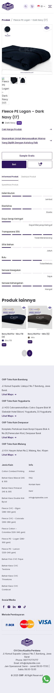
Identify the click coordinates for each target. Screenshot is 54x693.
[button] (29, 353)
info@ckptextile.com (38, 497)
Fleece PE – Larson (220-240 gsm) (11, 551)
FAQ (31, 478)
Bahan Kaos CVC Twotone (10, 567)
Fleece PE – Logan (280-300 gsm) (13, 540)
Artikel (32, 471)
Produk (6, 20)
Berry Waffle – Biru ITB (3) (12, 335)
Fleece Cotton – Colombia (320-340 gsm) (13, 530)
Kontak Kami (34, 484)
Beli (14, 164)
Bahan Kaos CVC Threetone (10, 578)
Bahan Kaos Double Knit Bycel (13, 500)
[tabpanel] (27, 242)
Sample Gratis (27, 155)
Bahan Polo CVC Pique (12, 559)
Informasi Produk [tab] (10, 176)
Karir (31, 491)
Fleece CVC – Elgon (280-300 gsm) (11, 510)
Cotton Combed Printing (13, 471)
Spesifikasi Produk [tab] (10, 184)
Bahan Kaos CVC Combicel (10, 588)
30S (19, 123)
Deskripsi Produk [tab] (28, 176)
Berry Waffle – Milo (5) (39, 334)
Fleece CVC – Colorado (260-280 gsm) (13, 520)
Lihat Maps (8, 394)
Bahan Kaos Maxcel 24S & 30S (13, 480)
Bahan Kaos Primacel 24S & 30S (12, 490)
